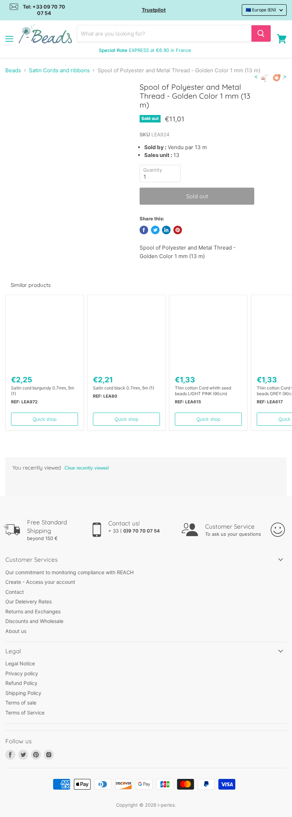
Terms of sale (20, 703)
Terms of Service (25, 712)
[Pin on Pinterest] (177, 230)
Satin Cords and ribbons (59, 70)
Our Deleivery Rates (28, 601)
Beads (13, 70)
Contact (14, 592)
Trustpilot (154, 10)
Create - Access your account (40, 582)
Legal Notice (20, 663)
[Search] (261, 33)
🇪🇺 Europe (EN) (261, 9)
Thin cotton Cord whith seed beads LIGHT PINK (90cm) (203, 390)
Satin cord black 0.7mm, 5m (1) (123, 388)
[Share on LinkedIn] (166, 230)
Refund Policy (21, 683)
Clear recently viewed (86, 468)
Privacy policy (21, 673)
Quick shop (45, 419)
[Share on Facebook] (144, 230)
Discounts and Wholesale (34, 621)
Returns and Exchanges (33, 611)
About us (15, 631)
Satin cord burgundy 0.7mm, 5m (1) (42, 390)
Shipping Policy (23, 693)
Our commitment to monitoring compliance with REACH (69, 572)
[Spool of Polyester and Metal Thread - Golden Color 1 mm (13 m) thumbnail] (16, 100)
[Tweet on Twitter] (155, 230)
